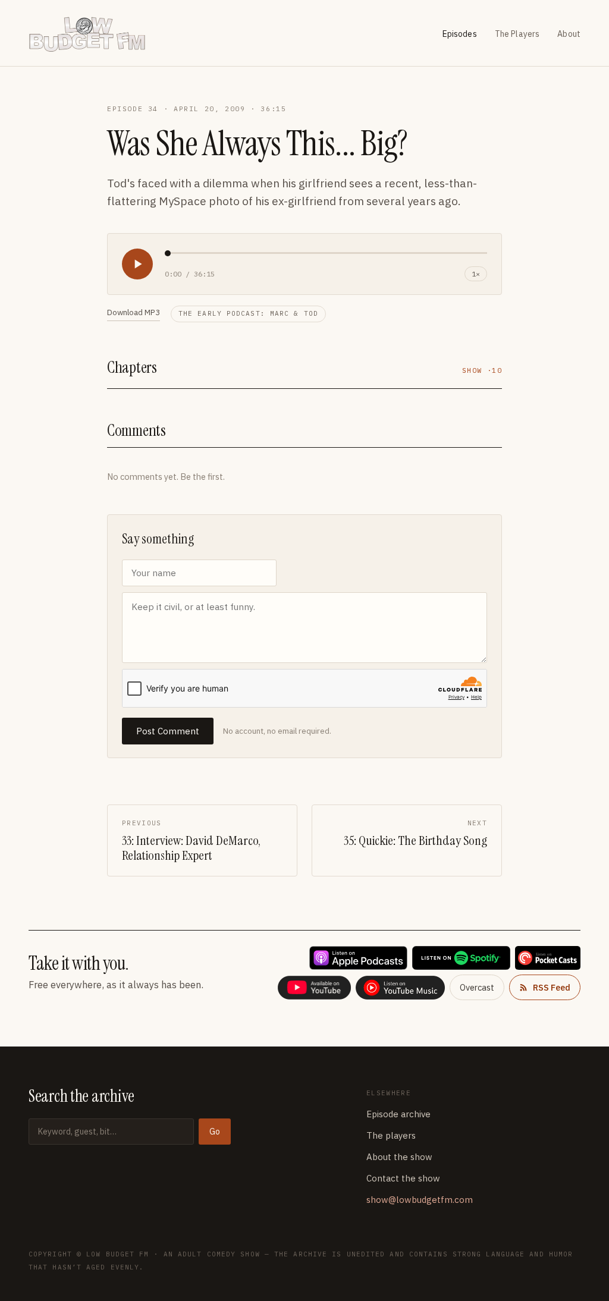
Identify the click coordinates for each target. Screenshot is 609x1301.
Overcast (477, 987)
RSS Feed (551, 987)
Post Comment (167, 731)
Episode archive (398, 1114)
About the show (399, 1156)
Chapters (132, 367)
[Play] (137, 264)
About (568, 34)
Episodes (459, 34)
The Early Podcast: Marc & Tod (248, 313)
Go (214, 1131)
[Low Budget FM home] (92, 34)
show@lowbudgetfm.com (419, 1199)
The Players (517, 34)
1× (476, 273)
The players (391, 1135)
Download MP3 (133, 312)
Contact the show (403, 1178)
